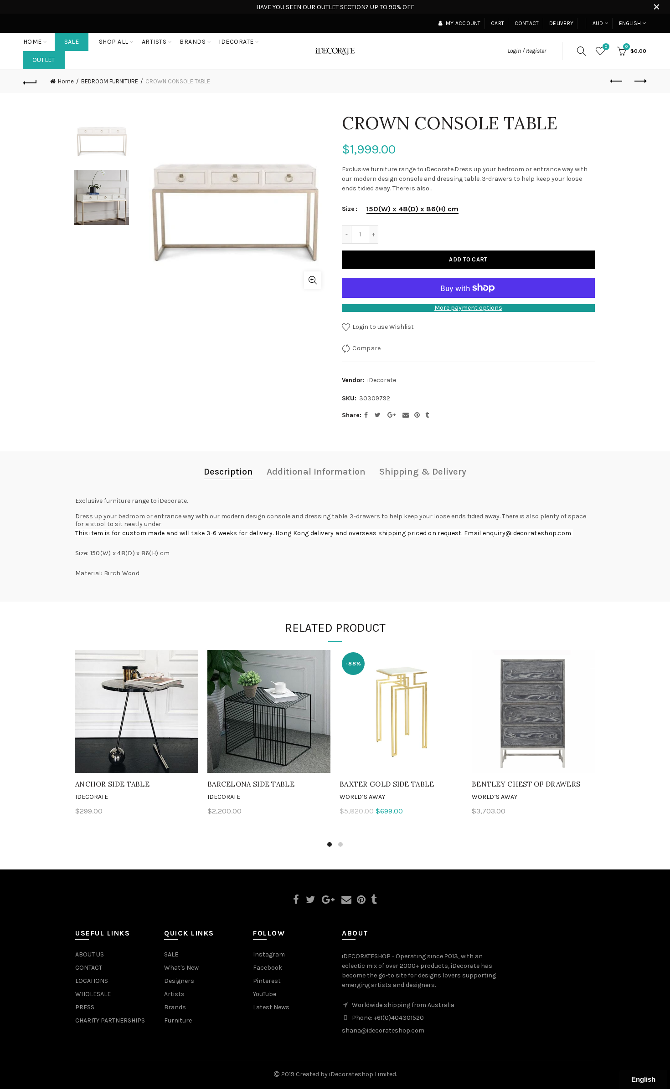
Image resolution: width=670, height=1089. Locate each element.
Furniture (178, 1020)
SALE (71, 42)
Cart (497, 23)
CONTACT (88, 967)
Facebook (267, 967)
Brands (175, 1007)
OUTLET (43, 60)
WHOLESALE (93, 994)
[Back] (30, 81)
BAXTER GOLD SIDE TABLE (387, 784)
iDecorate (381, 380)
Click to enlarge (312, 280)
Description (228, 471)
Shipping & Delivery (422, 471)
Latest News (271, 1007)
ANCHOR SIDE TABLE (112, 784)
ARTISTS (154, 42)
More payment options (468, 308)
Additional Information (316, 471)
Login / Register (527, 50)
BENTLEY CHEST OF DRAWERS (526, 784)
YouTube (264, 994)
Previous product (616, 81)
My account (463, 23)
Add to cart (468, 259)
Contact (527, 23)
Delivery (561, 23)
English (630, 23)
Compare (366, 348)
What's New (181, 967)
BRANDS (193, 42)
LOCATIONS (91, 981)
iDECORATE (236, 42)
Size (348, 209)
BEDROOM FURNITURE (109, 81)
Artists (174, 994)
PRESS (84, 1007)
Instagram (269, 954)
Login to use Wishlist (382, 327)
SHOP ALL (114, 42)
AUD (598, 23)
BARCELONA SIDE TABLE (250, 784)
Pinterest (267, 981)
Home (32, 42)
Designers (179, 981)
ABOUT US (89, 954)
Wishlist (606, 46)
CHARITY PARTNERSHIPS (110, 1020)
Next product (639, 81)
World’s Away (362, 797)
